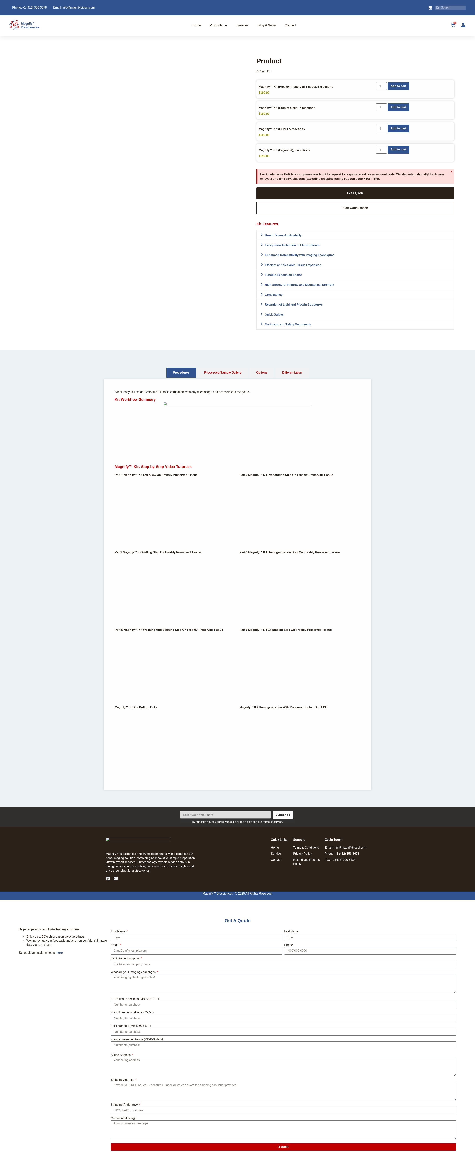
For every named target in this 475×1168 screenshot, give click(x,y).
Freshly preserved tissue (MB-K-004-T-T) (137, 1039)
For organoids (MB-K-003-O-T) (131, 1025)
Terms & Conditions (306, 847)
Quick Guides (274, 314)
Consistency (274, 294)
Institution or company (125, 958)
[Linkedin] (108, 878)
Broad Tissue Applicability (283, 235)
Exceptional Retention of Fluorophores (292, 245)
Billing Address (121, 1054)
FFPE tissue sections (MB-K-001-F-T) (135, 998)
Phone (288, 944)
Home (196, 25)
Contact (290, 25)
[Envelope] (116, 878)
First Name (118, 931)
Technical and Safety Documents (288, 324)
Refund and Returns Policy (306, 861)
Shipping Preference (125, 1104)
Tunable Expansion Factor (283, 274)
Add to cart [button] (398, 86)
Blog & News (267, 25)
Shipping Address (123, 1079)
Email (115, 944)
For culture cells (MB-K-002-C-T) (132, 1012)
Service (276, 853)
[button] (355, 235)
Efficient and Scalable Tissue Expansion (293, 265)
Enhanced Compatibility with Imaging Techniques (299, 255)
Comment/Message (123, 1118)
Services (242, 25)
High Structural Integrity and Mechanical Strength (299, 284)
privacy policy (243, 821)
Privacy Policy (302, 853)
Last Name (291, 931)
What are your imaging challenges (133, 972)
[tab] (181, 372)
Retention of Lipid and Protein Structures (293, 304)
